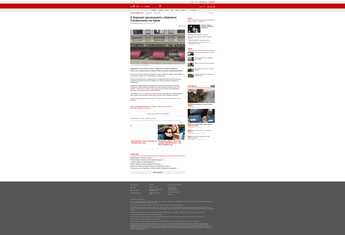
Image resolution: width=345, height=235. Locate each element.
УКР (134, 2)
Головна (153, 10)
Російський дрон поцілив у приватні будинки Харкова (147, 160)
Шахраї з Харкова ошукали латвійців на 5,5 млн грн (146, 164)
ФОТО (196, 2)
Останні (189, 21)
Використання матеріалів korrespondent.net (155, 190)
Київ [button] (131, 6)
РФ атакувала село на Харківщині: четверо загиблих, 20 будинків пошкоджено (154, 168)
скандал (142, 118)
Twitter (134, 187)
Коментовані (201, 21)
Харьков (138, 118)
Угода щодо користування (174, 192)
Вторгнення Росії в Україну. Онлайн (204, 52)
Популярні (195, 21)
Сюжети (190, 49)
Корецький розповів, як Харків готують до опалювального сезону (151, 166)
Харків (189, 18)
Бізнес (177, 10)
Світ (172, 10)
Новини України (191, 107)
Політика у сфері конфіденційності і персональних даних (172, 188)
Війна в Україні (157, 13)
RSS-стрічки (135, 190)
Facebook (134, 185)
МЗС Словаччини (158, 98)
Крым (134, 118)
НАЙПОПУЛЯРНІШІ (203, 2)
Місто (166, 10)
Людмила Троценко (137, 23)
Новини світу (191, 133)
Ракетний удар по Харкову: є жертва (142, 157)
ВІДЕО (192, 2)
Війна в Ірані (148, 13)
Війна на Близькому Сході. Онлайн (204, 63)
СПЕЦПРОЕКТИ (212, 2)
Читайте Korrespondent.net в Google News (157, 113)
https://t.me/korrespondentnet (142, 108)
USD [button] (142, 6)
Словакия (147, 118)
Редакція (170, 194)
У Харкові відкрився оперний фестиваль (143, 162)
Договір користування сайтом (174, 184)
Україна (161, 10)
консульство (153, 118)
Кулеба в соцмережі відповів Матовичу (150, 93)
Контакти (151, 184)
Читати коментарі (158, 172)
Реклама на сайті (153, 187)
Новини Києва (149, 13)
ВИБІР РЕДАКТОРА (192, 86)
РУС (131, 2)
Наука (183, 10)
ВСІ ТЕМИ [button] (210, 13)
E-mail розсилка (136, 193)
